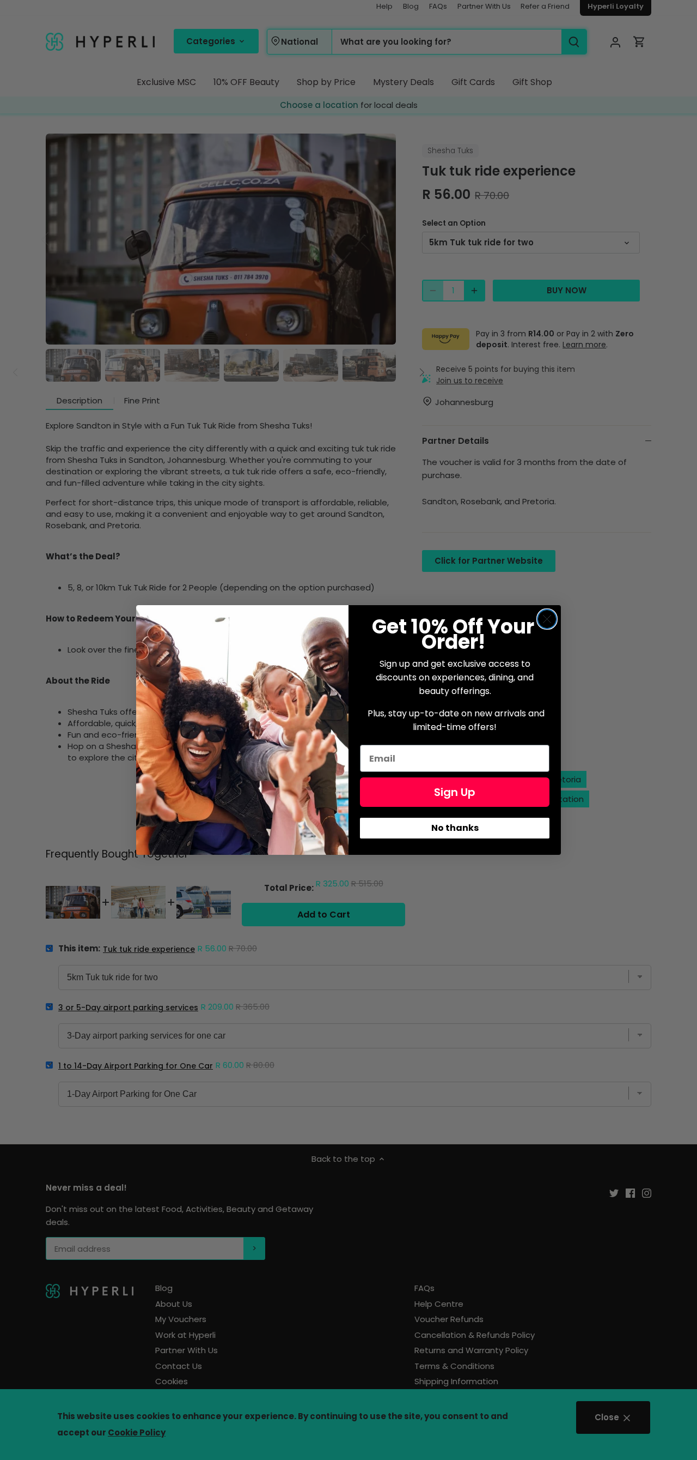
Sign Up (454, 792)
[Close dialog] (547, 619)
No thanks (455, 828)
